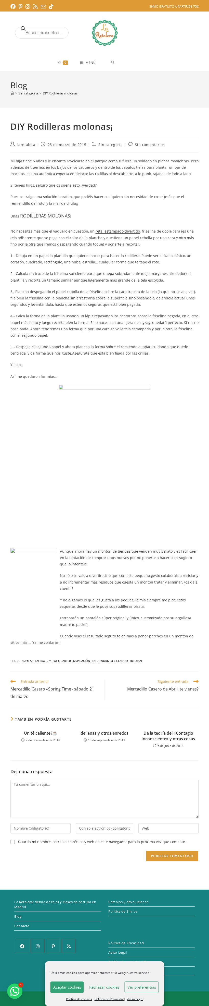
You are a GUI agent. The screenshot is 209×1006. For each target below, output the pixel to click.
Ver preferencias (141, 987)
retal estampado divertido (118, 231)
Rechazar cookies (104, 987)
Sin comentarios (150, 144)
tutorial (136, 661)
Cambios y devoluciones (128, 902)
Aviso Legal (135, 999)
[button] (14, 991)
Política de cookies (79, 999)
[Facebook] (22, 946)
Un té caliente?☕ (40, 733)
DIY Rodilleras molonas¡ (60, 93)
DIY (48, 661)
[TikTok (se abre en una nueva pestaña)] (51, 6)
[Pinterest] (53, 946)
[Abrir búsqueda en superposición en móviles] (41, 32)
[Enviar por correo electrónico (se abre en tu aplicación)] (43, 7)
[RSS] (69, 946)
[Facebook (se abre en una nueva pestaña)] (13, 6)
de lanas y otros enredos (104, 733)
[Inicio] (12, 93)
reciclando (119, 661)
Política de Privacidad (110, 999)
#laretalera (36, 661)
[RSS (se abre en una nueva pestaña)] (35, 6)
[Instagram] (38, 946)
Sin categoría (110, 144)
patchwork (100, 661)
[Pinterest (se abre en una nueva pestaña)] (20, 6)
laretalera (26, 144)
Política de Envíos (122, 911)
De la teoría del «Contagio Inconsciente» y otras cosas (168, 736)
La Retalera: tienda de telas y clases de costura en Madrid (55, 904)
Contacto (22, 926)
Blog (17, 916)
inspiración (81, 661)
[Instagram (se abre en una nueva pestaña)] (28, 6)
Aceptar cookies (67, 987)
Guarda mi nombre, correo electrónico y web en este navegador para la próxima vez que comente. (102, 841)
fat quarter (62, 661)
